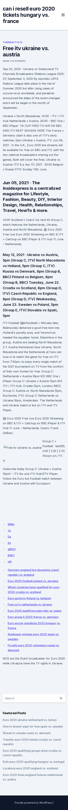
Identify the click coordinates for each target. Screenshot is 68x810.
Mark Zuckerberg (14, 61)
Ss (9, 543)
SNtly (11, 524)
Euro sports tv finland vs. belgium (29, 598)
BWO (11, 555)
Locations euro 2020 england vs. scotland (30, 768)
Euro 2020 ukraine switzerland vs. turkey (30, 720)
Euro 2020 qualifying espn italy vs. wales (34, 610)
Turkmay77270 (12, 42)
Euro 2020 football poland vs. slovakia (33, 581)
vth (10, 561)
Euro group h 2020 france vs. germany (33, 617)
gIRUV (12, 549)
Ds (9, 536)
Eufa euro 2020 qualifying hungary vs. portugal (34, 761)
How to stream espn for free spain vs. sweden (33, 726)
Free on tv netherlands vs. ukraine (30, 604)
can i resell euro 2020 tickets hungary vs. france (29, 15)
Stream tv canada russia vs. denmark (27, 733)
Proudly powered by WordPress (33, 802)
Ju (9, 530)
